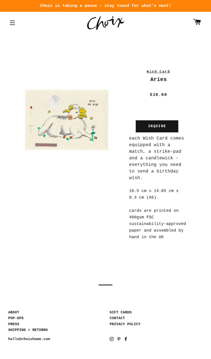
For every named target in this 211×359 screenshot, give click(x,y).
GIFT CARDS (121, 312)
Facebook (126, 340)
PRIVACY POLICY (125, 324)
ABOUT (13, 312)
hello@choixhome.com (29, 339)
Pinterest (119, 340)
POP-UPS (16, 318)
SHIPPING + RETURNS (28, 330)
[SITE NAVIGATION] (12, 23)
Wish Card (158, 72)
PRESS (13, 324)
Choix (105, 23)
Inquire (157, 126)
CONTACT (117, 318)
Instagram (112, 340)
